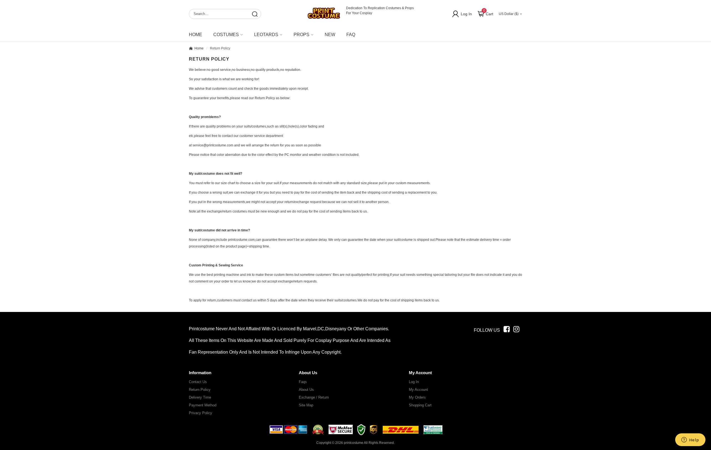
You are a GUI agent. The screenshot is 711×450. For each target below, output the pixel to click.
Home (195, 34)
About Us (306, 390)
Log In (466, 14)
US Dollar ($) (509, 14)
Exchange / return (314, 397)
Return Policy (200, 390)
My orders (417, 397)
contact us (198, 382)
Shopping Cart (420, 405)
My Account (418, 390)
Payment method (202, 405)
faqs (303, 382)
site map (306, 405)
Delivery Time (200, 397)
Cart (488, 12)
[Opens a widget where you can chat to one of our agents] (690, 440)
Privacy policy (200, 413)
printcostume (353, 443)
